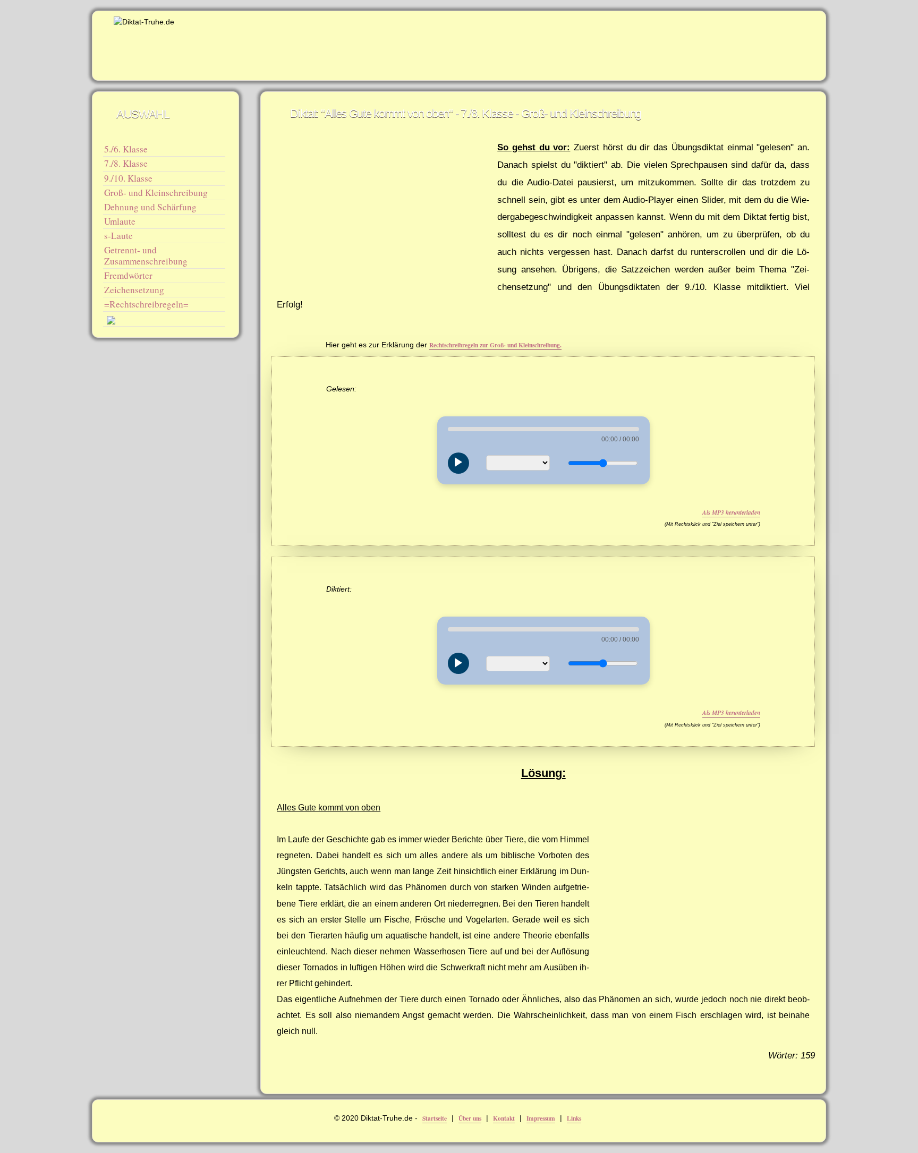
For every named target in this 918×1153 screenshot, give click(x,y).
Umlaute (119, 221)
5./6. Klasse (126, 149)
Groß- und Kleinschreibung (156, 192)
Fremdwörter (128, 275)
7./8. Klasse (126, 163)
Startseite (434, 1118)
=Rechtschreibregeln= (146, 304)
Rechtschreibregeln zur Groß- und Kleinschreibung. (495, 344)
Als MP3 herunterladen (731, 512)
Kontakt (504, 1118)
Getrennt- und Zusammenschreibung (146, 255)
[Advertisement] (618, 40)
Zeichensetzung (134, 290)
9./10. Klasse (128, 178)
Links (574, 1118)
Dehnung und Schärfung (150, 207)
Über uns (469, 1118)
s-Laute (118, 235)
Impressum (540, 1118)
